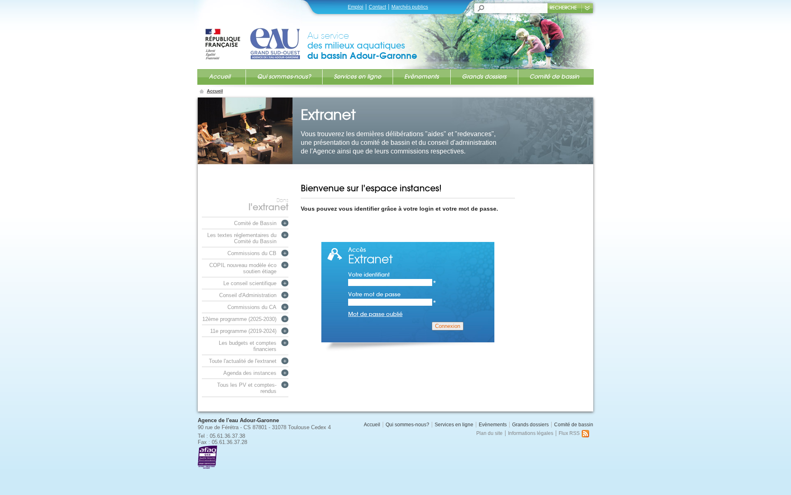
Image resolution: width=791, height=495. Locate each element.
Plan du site (489, 433)
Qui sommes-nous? (284, 76)
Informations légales (530, 433)
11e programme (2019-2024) (243, 331)
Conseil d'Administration (247, 295)
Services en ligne (357, 76)
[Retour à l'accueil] (255, 35)
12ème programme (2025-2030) (239, 319)
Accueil (219, 76)
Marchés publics (409, 7)
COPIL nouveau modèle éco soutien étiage (242, 268)
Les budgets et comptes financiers (247, 346)
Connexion (447, 326)
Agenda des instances (249, 373)
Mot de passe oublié (375, 314)
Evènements (421, 76)
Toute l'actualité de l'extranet (242, 361)
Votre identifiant (392, 274)
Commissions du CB (251, 253)
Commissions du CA (251, 307)
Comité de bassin (554, 76)
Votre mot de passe (392, 294)
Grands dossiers (484, 76)
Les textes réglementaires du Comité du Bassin (241, 238)
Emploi (355, 7)
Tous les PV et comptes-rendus (246, 388)
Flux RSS (569, 433)
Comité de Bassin (255, 223)
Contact (377, 7)
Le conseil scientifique (249, 283)
